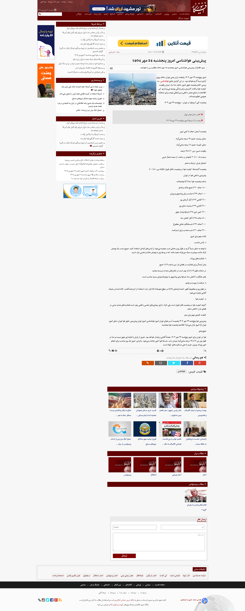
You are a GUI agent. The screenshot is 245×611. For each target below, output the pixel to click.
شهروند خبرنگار (183, 18)
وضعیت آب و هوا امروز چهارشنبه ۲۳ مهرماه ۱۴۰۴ (183, 120)
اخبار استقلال (98, 575)
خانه (118, 52)
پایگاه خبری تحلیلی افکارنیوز (124, 600)
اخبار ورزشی (176, 474)
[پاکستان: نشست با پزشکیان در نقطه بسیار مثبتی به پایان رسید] (195, 428)
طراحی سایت (175, 575)
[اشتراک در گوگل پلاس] (200, 363)
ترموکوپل (86, 575)
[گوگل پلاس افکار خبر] (56, 600)
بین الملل (117, 584)
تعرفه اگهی (43, 2)
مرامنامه (63, 2)
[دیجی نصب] (45, 97)
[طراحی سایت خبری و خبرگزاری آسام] (205, 601)
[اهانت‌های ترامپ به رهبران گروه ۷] (195, 495)
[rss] (60, 600)
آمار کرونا (186, 575)
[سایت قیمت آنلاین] (157, 42)
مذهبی (83, 584)
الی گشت (163, 575)
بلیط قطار (139, 575)
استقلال (153, 474)
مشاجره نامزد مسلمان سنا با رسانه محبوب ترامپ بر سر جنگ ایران (80, 63)
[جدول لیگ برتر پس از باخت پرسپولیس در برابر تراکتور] (119, 428)
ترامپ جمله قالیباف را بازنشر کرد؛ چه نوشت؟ (87, 178)
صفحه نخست (159, 584)
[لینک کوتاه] (110, 350)
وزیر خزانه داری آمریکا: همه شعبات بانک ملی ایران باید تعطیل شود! (81, 88)
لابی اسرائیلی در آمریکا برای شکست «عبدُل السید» (85, 72)
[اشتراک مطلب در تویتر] (174, 363)
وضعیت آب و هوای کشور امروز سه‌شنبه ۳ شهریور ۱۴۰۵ (83, 171)
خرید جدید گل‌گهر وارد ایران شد (91, 44)
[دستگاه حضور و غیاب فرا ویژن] (84, 197)
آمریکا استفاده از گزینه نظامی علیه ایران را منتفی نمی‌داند (81, 94)
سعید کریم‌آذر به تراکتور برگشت (92, 39)
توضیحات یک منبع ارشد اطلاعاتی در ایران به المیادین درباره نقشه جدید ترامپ (80, 104)
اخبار (204, 474)
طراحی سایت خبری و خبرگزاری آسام (191, 601)
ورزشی (138, 584)
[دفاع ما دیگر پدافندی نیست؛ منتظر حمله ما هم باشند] (119, 400)
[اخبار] (195, 464)
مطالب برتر (199, 453)
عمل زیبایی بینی (127, 575)
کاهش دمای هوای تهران (192, 114)
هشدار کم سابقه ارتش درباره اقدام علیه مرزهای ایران (84, 28)
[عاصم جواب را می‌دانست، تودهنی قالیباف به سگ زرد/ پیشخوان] (170, 428)
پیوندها (50, 2)
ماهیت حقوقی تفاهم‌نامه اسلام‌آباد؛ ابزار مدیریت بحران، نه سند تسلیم (81, 165)
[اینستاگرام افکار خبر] (43, 600)
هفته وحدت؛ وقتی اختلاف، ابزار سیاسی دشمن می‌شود (84, 160)
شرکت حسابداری (199, 575)
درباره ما (70, 2)
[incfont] (162, 351)
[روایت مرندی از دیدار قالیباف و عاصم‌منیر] (195, 400)
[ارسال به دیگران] (112, 350)
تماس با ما (57, 2)
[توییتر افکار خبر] (47, 600)
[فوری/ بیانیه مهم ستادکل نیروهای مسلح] (144, 428)
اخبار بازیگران (151, 575)
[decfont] (158, 351)
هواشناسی (164, 81)
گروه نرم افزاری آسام (116, 604)
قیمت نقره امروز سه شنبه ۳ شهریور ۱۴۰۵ (89, 55)
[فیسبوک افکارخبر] (51, 600)
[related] (111, 68)
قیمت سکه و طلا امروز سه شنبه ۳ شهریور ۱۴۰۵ (86, 174)
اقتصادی (128, 584)
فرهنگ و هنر (94, 584)
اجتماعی (112, 52)
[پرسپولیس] (119, 464)
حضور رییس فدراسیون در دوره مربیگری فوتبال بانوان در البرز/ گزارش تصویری (81, 50)
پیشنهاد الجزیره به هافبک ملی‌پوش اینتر (89, 68)
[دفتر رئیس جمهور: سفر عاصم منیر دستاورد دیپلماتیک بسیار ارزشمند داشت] (170, 400)
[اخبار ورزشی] (170, 464)
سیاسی (148, 584)
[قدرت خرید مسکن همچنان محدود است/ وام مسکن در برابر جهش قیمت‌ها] (144, 400)
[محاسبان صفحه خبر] (45, 58)
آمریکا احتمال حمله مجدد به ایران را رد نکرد (88, 59)
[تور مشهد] (122, 12)
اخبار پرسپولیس (112, 575)
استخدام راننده (58, 575)
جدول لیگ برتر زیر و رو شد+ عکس (89, 110)
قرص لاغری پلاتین (73, 575)
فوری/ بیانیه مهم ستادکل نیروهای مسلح (87, 98)
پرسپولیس (127, 474)
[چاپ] (116, 350)
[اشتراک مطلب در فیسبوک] (187, 363)
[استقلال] (144, 464)
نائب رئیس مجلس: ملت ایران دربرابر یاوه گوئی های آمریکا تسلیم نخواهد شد (83, 34)
